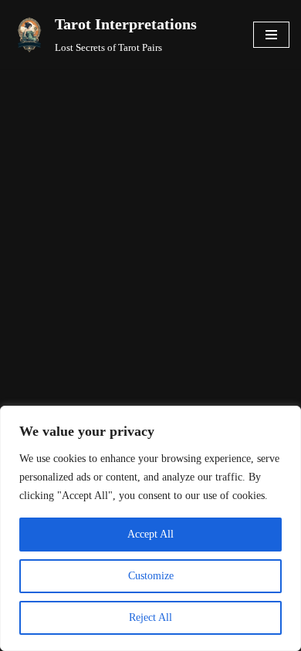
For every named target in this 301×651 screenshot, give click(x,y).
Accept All (150, 534)
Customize (151, 576)
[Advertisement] (150, 226)
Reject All (150, 617)
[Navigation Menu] (271, 35)
